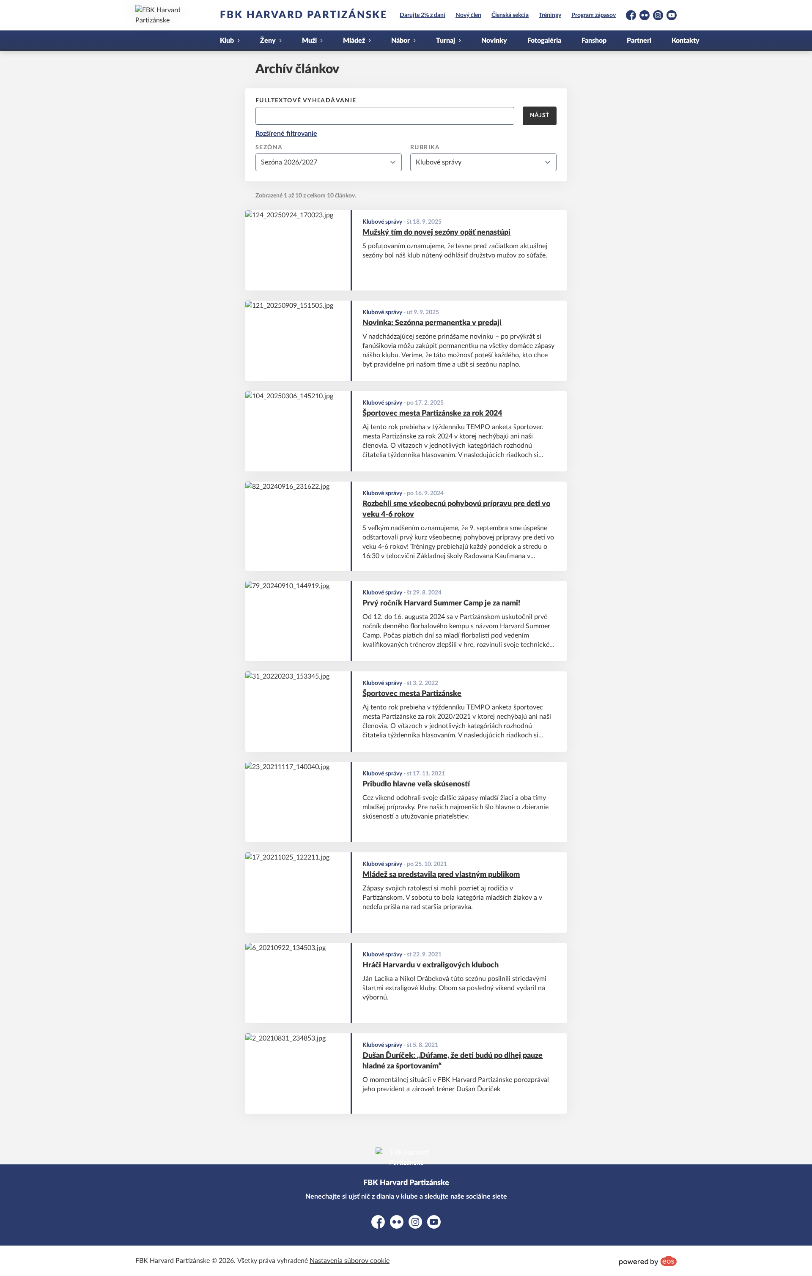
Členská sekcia (510, 15)
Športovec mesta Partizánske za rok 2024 (432, 413)
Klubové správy (382, 222)
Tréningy (550, 15)
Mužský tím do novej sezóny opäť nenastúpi (436, 232)
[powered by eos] (648, 1261)
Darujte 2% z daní (422, 15)
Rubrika (425, 148)
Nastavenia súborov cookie (350, 1260)
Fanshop (594, 40)
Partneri (639, 40)
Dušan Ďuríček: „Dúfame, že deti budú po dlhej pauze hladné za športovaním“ (452, 1061)
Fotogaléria (544, 40)
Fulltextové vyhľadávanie (306, 101)
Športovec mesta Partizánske (411, 694)
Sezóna (269, 148)
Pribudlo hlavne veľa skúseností (416, 784)
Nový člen (468, 15)
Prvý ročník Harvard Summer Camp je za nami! (441, 603)
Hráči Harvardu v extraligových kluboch (430, 965)
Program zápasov (593, 15)
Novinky (494, 40)
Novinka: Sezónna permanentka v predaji (432, 323)
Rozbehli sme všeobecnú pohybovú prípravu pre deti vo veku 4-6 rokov (456, 509)
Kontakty (686, 40)
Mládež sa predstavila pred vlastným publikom (441, 875)
